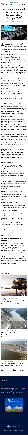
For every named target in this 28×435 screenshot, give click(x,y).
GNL (2, 361)
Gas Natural (4, 298)
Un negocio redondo (8, 332)
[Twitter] (4, 380)
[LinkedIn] (6, 380)
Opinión (3, 330)
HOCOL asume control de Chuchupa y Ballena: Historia (13, 300)
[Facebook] (2, 380)
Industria (7, 21)
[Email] (20, 267)
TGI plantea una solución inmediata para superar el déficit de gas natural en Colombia (13, 365)
